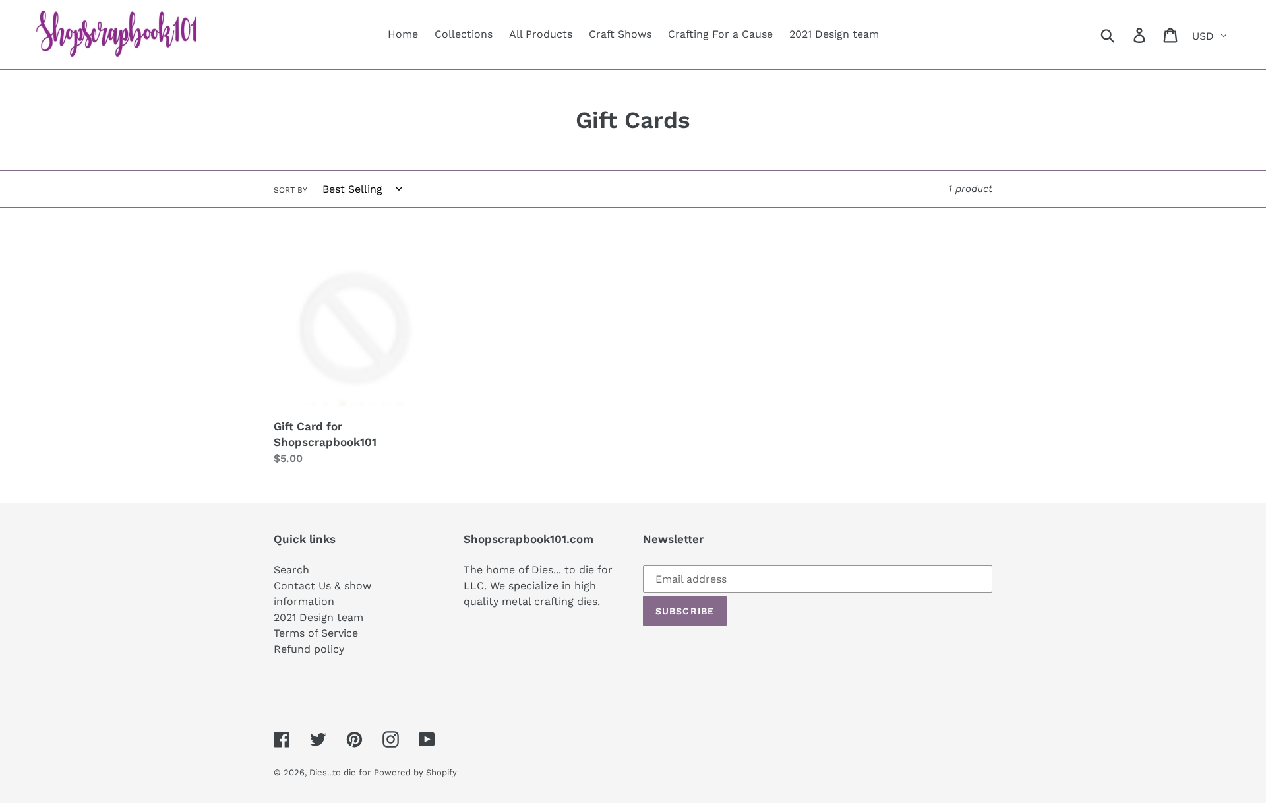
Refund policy (309, 649)
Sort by (290, 190)
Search (291, 569)
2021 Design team (318, 617)
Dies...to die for (340, 772)
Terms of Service (316, 633)
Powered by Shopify (415, 772)
